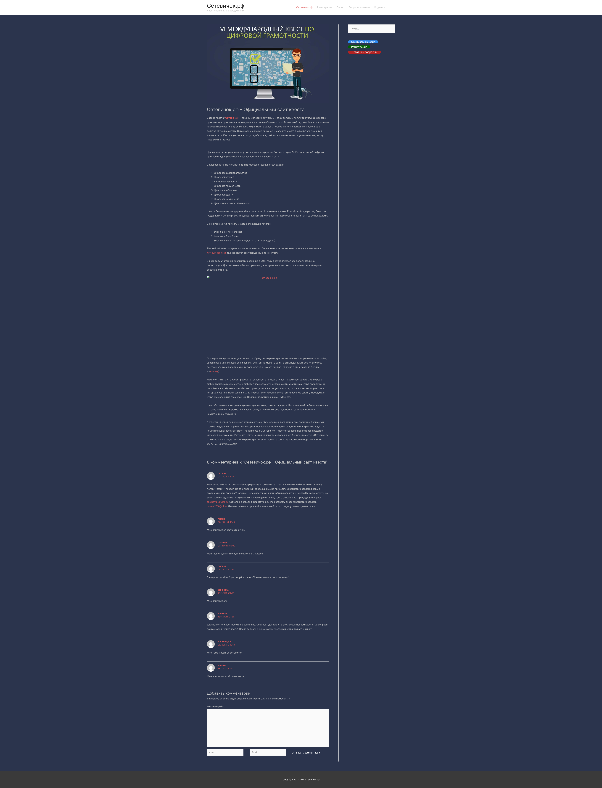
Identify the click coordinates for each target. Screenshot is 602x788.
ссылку (214, 371)
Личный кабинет (216, 252)
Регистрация (324, 7)
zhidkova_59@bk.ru (217, 501)
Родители (379, 7)
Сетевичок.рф (225, 5)
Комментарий (215, 706)
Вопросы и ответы (359, 7)
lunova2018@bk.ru (217, 506)
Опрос (340, 7)
